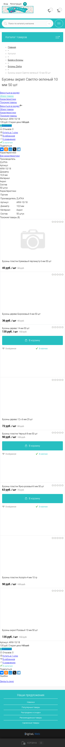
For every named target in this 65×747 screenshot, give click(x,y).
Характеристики (8, 112)
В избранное (9, 136)
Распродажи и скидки (31, 712)
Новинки (31, 702)
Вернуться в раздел (10, 106)
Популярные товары (31, 707)
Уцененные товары (30, 723)
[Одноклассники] (6, 149)
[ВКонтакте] (2, 149)
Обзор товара (7, 109)
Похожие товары (8, 116)
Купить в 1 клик (10, 132)
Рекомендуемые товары (31, 718)
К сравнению (9, 139)
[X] (14, 149)
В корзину (7, 125)
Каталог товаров (16, 37)
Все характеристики (10, 156)
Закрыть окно (7, 681)
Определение (25, 3)
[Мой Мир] (10, 149)
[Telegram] (19, 149)
